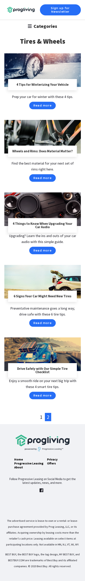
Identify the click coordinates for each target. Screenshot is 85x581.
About (18, 467)
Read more (42, 105)
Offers (51, 463)
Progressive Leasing (28, 463)
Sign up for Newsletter (60, 9)
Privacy (52, 459)
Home (18, 459)
